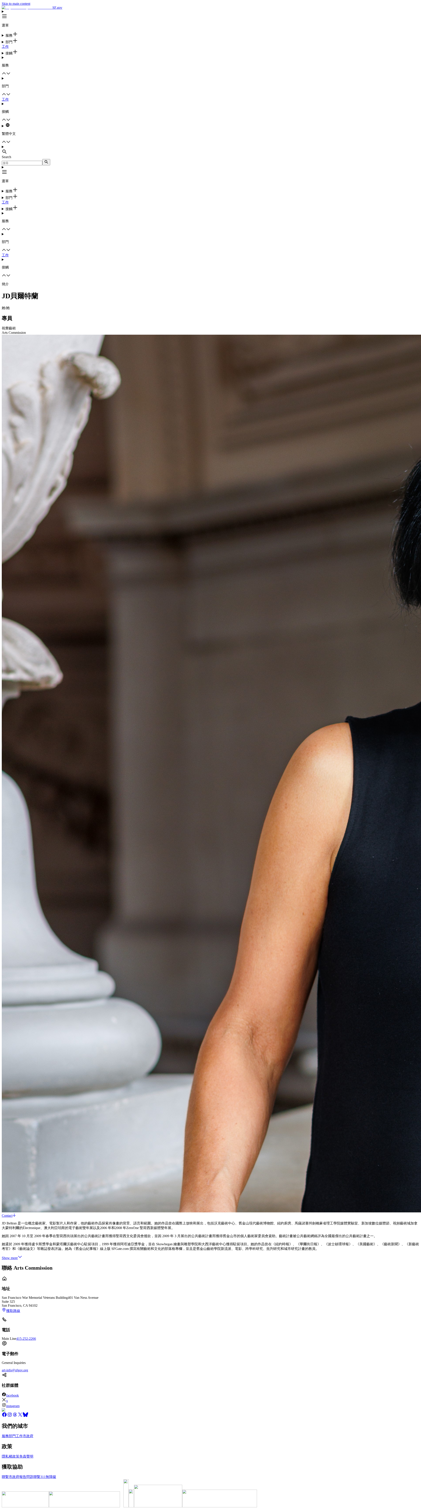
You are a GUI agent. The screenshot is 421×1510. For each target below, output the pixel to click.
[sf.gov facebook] (4, 1416)
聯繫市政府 (10, 1477)
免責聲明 (26, 1456)
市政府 (28, 1436)
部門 (12, 1436)
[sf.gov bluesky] (25, 1416)
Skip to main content (16, 3)
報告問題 (26, 1477)
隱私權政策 (10, 1456)
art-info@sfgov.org (15, 1370)
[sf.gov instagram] (9, 1416)
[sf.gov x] (20, 1416)
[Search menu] (210, 150)
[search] (46, 162)
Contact (7, 1215)
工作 (5, 46)
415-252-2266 (26, 1338)
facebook (12, 1395)
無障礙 (51, 1477)
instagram (13, 1406)
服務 (5, 1436)
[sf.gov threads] (15, 1416)
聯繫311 (39, 1477)
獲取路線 (13, 1311)
